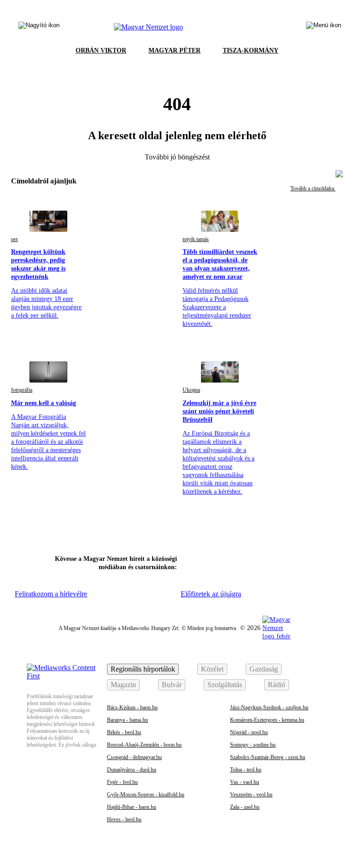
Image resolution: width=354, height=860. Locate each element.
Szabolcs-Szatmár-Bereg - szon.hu (267, 757)
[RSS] (312, 561)
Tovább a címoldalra (313, 188)
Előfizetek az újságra (211, 594)
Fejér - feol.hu (122, 782)
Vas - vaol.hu (244, 782)
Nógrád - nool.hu (249, 732)
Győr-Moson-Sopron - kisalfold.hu (145, 794)
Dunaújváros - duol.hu (131, 769)
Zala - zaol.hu (245, 807)
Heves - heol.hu (124, 819)
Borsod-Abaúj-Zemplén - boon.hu (144, 745)
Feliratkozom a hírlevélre (51, 594)
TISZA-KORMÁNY (250, 50)
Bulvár (172, 685)
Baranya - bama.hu (127, 720)
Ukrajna (191, 390)
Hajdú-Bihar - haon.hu (131, 807)
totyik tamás (196, 239)
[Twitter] (240, 561)
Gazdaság (263, 669)
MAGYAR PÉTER (174, 50)
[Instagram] (217, 561)
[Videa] (264, 561)
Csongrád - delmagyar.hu (134, 757)
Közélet (212, 669)
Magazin (123, 685)
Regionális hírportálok (143, 669)
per (14, 239)
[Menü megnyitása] (323, 27)
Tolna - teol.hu (245, 769)
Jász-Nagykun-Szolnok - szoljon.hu (269, 707)
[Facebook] (193, 561)
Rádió (276, 685)
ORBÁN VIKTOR (101, 50)
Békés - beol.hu (124, 732)
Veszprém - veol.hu (251, 794)
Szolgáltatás (224, 685)
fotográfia (21, 390)
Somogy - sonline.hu (253, 745)
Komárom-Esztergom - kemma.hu (267, 720)
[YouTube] (288, 561)
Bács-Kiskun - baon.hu (132, 707)
